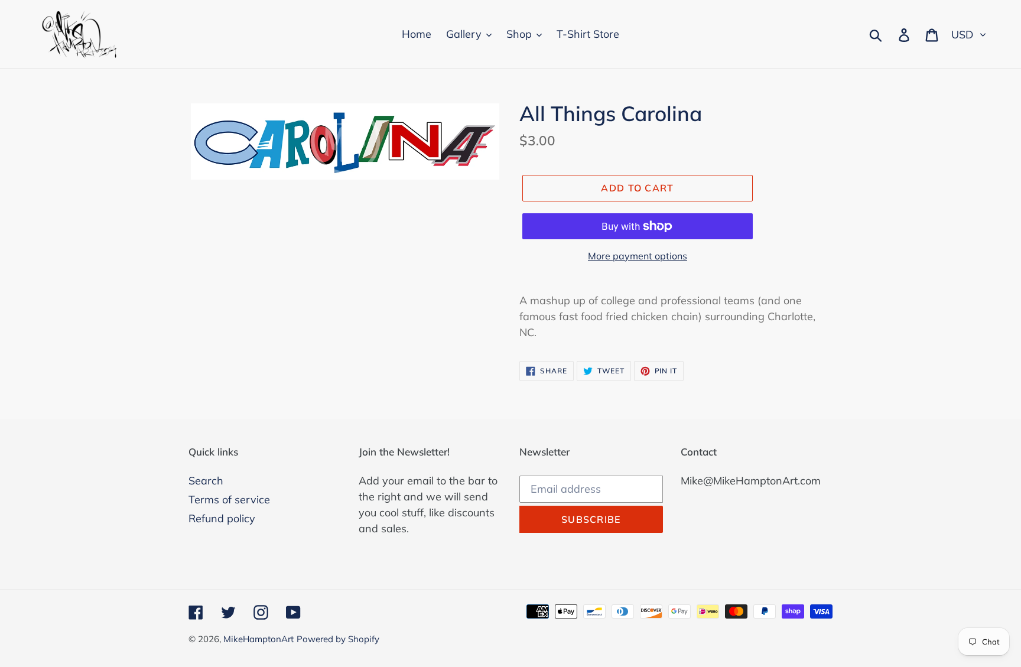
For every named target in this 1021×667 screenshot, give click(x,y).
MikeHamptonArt (258, 639)
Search (205, 480)
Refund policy (221, 518)
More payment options (637, 256)
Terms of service (229, 499)
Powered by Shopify (338, 639)
